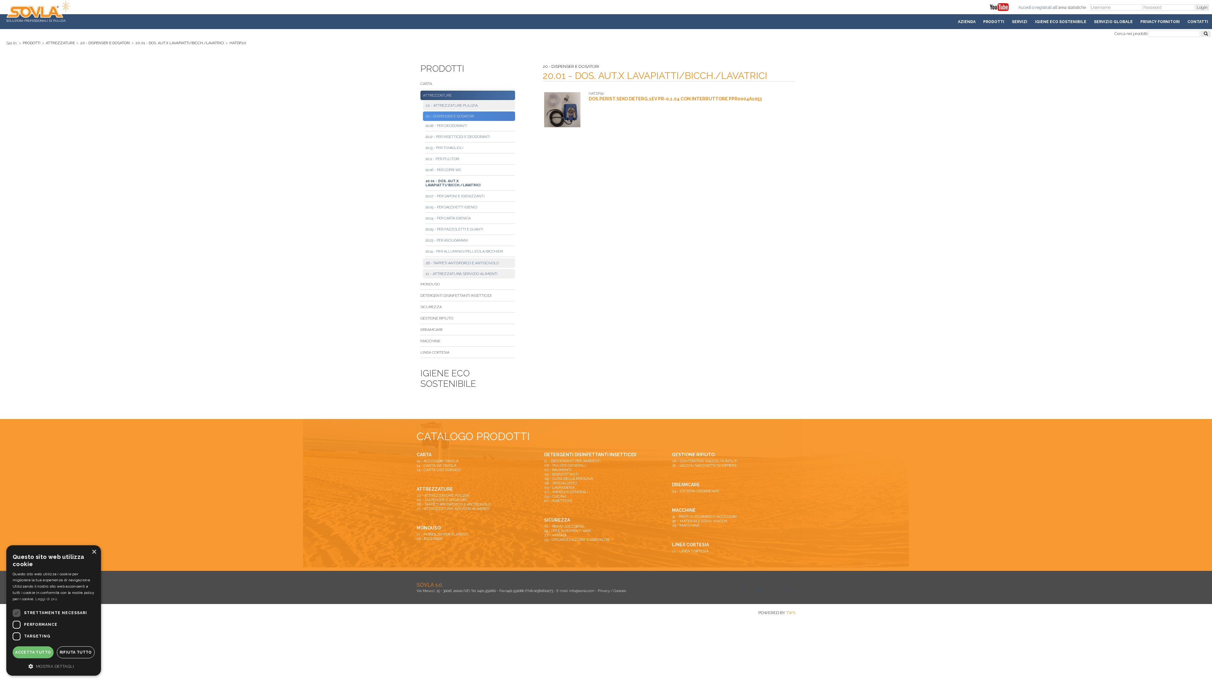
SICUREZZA (431, 307)
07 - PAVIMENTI (557, 470)
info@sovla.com (581, 591)
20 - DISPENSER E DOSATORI (105, 43)
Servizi (1019, 22)
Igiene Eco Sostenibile (1060, 22)
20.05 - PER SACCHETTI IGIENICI (451, 207)
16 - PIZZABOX (430, 538)
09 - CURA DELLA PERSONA (568, 478)
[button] (54, 665)
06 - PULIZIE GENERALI (565, 465)
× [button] (94, 552)
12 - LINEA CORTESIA (690, 551)
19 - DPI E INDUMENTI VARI (567, 531)
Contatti (1197, 22)
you (758, 589)
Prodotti (993, 22)
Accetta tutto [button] (33, 652)
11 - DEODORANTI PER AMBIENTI (572, 461)
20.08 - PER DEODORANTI (446, 126)
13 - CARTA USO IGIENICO (439, 470)
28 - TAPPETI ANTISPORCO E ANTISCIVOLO (462, 263)
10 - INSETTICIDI (558, 501)
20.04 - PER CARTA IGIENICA (448, 218)
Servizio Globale (1113, 22)
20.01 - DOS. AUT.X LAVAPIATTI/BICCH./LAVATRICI (179, 43)
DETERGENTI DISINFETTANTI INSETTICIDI (455, 295)
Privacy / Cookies (612, 591)
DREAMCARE (431, 329)
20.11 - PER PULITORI (442, 159)
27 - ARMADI (555, 535)
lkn (788, 589)
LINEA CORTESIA (434, 352)
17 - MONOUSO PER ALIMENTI (443, 534)
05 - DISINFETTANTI (561, 474)
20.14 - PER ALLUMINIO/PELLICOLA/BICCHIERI (464, 251)
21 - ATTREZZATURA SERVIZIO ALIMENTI (461, 274)
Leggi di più (46, 599)
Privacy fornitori (1160, 22)
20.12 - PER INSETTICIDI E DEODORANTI (457, 137)
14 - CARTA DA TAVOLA (436, 465)
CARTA (426, 83)
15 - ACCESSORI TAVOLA (438, 461)
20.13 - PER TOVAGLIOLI (444, 148)
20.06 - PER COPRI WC (443, 170)
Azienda (967, 22)
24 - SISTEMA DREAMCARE (695, 491)
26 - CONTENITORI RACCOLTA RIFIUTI (705, 461)
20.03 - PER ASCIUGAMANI (446, 240)
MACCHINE (430, 341)
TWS (790, 612)
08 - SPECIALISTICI (560, 483)
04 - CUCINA (555, 496)
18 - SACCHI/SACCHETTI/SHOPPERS (704, 465)
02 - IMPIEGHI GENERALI (566, 492)
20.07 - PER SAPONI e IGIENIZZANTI (454, 196)
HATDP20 (237, 43)
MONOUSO (430, 284)
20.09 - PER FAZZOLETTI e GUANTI (454, 229)
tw (743, 589)
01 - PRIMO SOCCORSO (564, 526)
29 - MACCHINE (685, 525)
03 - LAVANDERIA (559, 487)
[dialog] (53, 610)
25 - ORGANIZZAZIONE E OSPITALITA (576, 539)
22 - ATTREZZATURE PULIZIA (451, 105)
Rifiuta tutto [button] (76, 652)
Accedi (1024, 7)
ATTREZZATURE (60, 43)
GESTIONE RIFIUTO (436, 318)
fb (773, 589)
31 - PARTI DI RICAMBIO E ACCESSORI (704, 516)
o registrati (1042, 7)
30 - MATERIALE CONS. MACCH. (700, 521)
